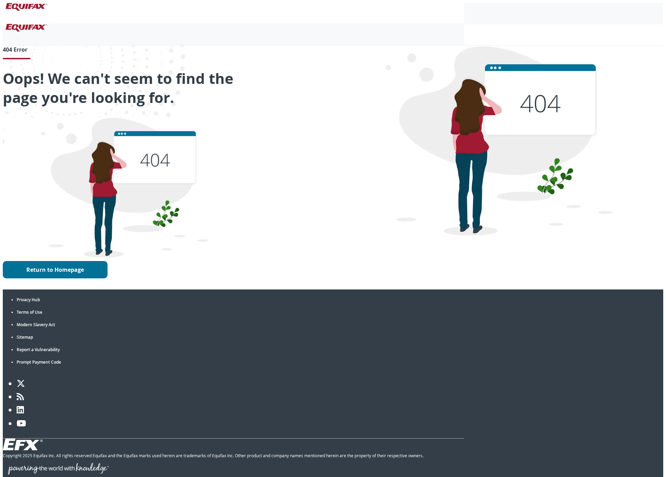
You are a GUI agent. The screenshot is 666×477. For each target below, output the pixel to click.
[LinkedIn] (20, 409)
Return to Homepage (55, 270)
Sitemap (25, 337)
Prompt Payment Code (39, 362)
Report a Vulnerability (38, 350)
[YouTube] (21, 423)
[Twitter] (21, 383)
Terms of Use (29, 312)
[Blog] (20, 396)
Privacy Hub (28, 300)
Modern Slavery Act (36, 325)
